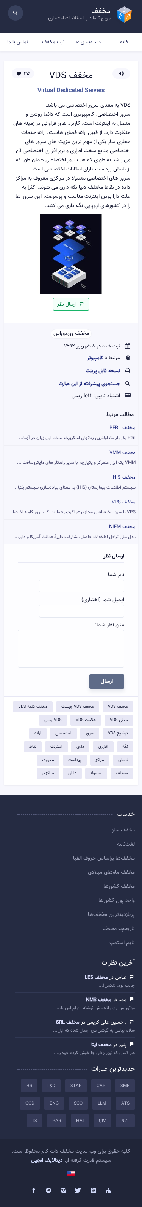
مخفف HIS (74, 482)
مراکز (99, 760)
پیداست (74, 760)
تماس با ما (17, 42)
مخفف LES (96, 977)
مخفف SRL (68, 1022)
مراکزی (48, 773)
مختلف (122, 773)
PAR (56, 1121)
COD (29, 1103)
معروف (48, 760)
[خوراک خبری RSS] (93, 1190)
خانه (124, 42)
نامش (123, 760)
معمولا (96, 773)
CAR (101, 1086)
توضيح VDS (118, 733)
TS (34, 1121)
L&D (51, 1086)
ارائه (37, 733)
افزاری (103, 747)
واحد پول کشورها (116, 900)
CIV (102, 1121)
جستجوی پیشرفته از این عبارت (89, 384)
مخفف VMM (76, 457)
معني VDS (119, 720)
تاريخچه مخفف (119, 929)
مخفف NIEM (75, 531)
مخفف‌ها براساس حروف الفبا (104, 858)
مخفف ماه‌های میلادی (111, 872)
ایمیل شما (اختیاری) (102, 600)
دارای (72, 773)
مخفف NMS (98, 1000)
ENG (54, 1103)
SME (125, 1086)
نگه (125, 747)
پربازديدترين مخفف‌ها (111, 915)
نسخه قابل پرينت (103, 371)
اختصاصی (63, 733)
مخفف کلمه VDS (32, 707)
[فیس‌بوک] (33, 1190)
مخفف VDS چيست (77, 707)
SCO (78, 1103)
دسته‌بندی (91, 42)
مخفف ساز (123, 830)
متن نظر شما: (109, 625)
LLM (102, 1103)
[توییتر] (78, 1190)
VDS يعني (53, 720)
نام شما (116, 575)
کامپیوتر (95, 358)
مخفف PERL (77, 432)
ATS (125, 1103)
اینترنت (56, 747)
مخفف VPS (72, 507)
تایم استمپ (122, 943)
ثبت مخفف (53, 42)
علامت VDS (86, 720)
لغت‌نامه (126, 844)
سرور (90, 733)
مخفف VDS (118, 707)
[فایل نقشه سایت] (108, 1190)
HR (29, 1086)
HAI (80, 1121)
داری (80, 747)
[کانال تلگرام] (48, 1190)
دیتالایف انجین (47, 1160)
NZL (125, 1121)
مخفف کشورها (119, 886)
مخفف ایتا (101, 1045)
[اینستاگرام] (63, 1190)
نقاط (32, 747)
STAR (75, 1086)
